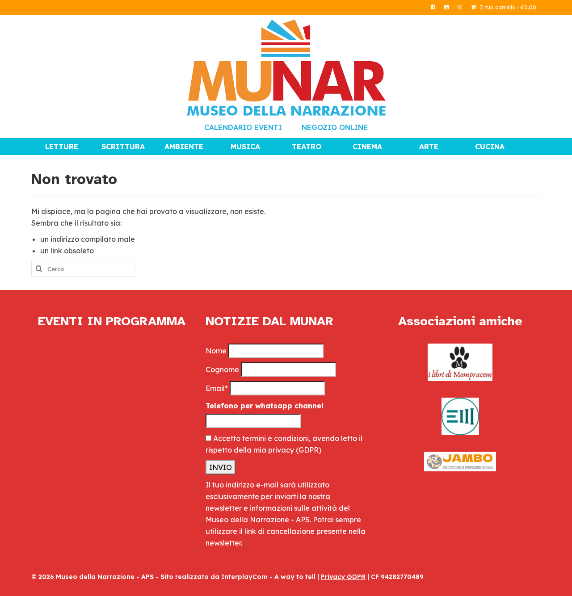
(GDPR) (308, 449)
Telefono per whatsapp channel (265, 405)
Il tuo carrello (507, 7)
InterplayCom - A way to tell (268, 577)
